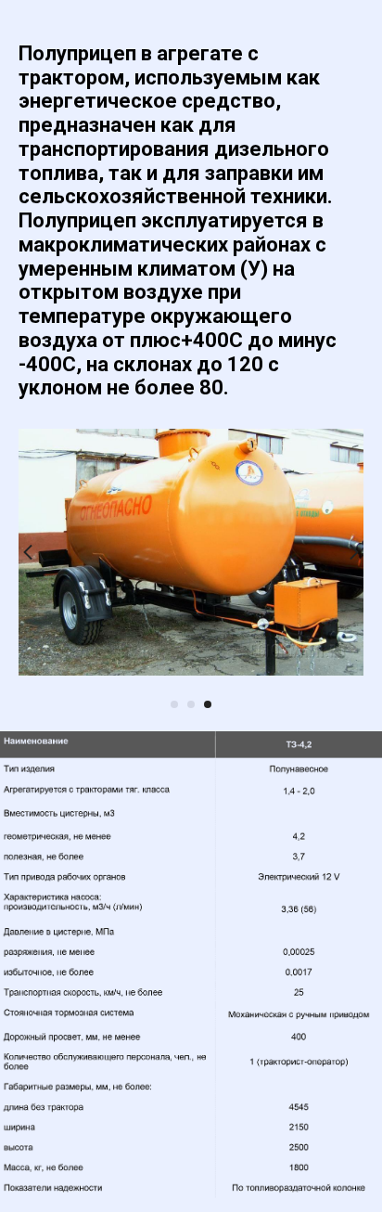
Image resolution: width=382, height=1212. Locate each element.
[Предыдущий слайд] (27, 553)
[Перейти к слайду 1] (174, 704)
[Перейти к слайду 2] (191, 704)
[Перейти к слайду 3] (207, 704)
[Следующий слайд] (354, 553)
